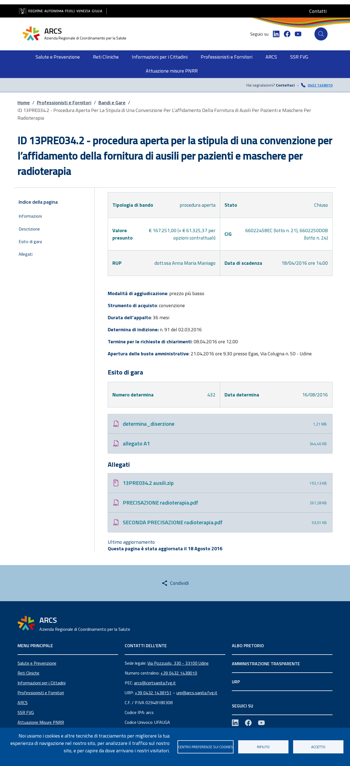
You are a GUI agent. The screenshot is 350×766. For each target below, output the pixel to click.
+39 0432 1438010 (179, 673)
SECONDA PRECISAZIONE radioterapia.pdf (173, 522)
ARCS (23, 702)
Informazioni (30, 216)
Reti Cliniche (28, 673)
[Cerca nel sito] (321, 34)
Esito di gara (30, 241)
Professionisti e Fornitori (41, 692)
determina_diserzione (148, 423)
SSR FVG (26, 712)
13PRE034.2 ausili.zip (148, 483)
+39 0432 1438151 (153, 692)
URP (236, 681)
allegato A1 (136, 443)
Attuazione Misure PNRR (41, 722)
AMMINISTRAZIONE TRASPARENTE (266, 663)
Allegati (26, 254)
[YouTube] (298, 34)
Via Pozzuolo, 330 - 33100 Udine (178, 663)
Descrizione (29, 229)
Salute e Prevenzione (37, 663)
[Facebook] (287, 34)
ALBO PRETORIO (248, 645)
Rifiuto (263, 747)
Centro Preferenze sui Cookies (205, 747)
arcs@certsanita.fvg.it (155, 682)
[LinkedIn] (276, 34)
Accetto (318, 747)
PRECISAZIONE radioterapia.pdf (160, 502)
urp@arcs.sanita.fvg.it (196, 692)
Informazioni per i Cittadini (42, 682)
